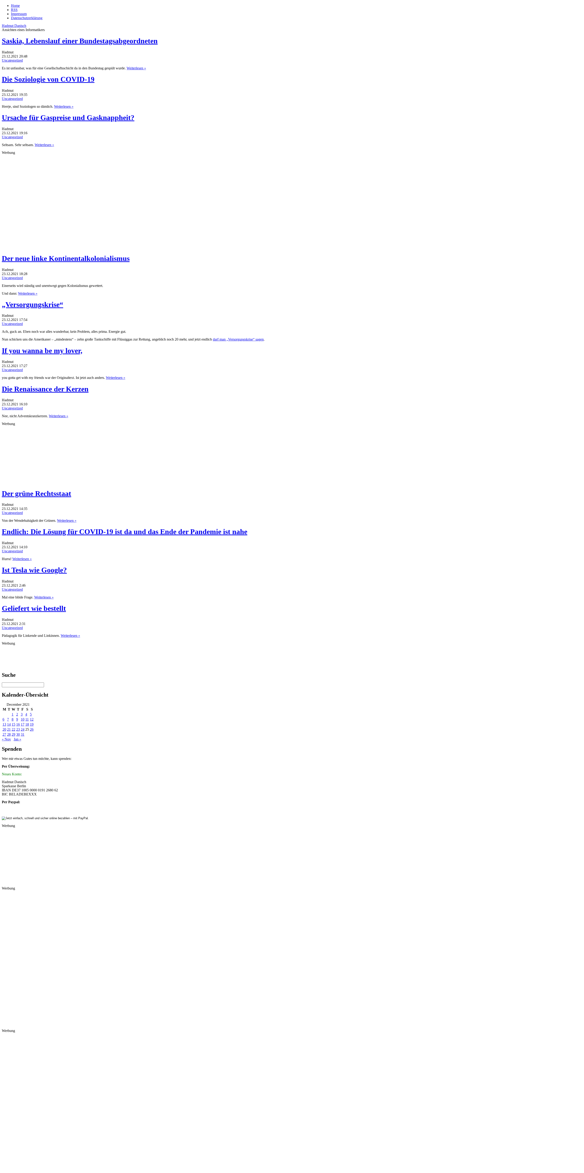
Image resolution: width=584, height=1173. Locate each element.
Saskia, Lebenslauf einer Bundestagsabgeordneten (80, 41)
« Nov (6, 739)
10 (22, 719)
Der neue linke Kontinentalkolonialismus (66, 258)
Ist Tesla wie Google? (34, 570)
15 (13, 724)
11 (27, 719)
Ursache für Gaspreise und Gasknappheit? (68, 117)
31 (22, 734)
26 (32, 729)
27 (4, 734)
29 (13, 734)
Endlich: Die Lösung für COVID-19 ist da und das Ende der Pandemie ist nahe (124, 531)
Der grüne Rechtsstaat (36, 493)
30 (18, 734)
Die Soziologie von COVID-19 (48, 79)
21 (9, 729)
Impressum (19, 14)
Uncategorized (12, 60)
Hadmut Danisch (14, 26)
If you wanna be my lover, (42, 350)
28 (9, 734)
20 (4, 729)
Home (15, 6)
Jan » (17, 739)
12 (32, 719)
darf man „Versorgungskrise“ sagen (238, 339)
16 (18, 724)
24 (22, 729)
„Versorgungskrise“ (32, 304)
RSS (14, 10)
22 (13, 729)
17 (22, 724)
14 (9, 724)
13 (4, 724)
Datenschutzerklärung (26, 18)
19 (32, 724)
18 (27, 724)
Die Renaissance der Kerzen (45, 389)
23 (18, 729)
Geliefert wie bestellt (34, 608)
